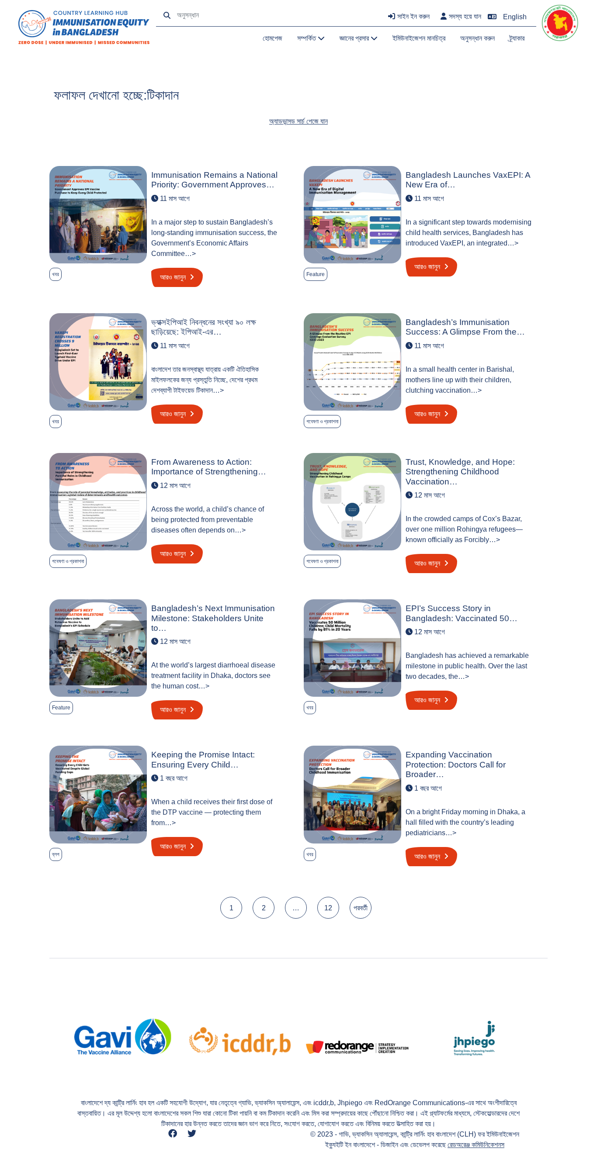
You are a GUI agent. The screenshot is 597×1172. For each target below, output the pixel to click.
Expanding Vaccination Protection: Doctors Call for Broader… (456, 764)
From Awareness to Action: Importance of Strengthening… (208, 466)
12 (328, 908)
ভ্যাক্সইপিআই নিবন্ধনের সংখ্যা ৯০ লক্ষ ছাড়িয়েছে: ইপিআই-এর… (203, 327)
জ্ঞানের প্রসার (355, 38)
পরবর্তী (361, 908)
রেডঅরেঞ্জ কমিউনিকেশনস (476, 1144)
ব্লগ (55, 854)
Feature (315, 274)
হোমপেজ (272, 38)
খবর (55, 274)
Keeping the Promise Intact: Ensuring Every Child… (203, 759)
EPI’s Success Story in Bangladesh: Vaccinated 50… (461, 613)
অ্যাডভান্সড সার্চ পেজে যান (298, 121)
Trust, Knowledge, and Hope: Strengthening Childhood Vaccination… (460, 471)
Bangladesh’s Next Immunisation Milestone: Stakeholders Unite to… (213, 618)
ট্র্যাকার (517, 38)
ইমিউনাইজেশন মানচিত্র (418, 38)
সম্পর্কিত (307, 38)
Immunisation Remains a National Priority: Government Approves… (214, 179)
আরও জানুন (173, 277)
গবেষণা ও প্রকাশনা (322, 421)
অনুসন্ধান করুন (477, 38)
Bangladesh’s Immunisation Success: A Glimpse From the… (465, 327)
